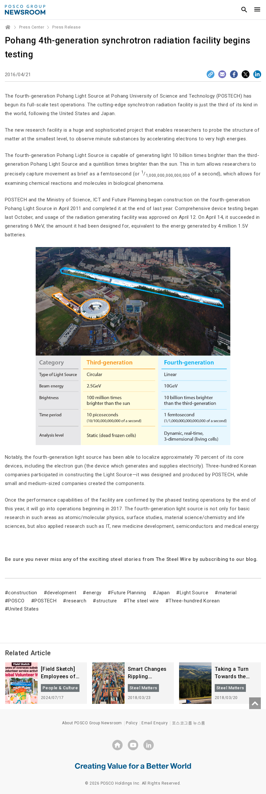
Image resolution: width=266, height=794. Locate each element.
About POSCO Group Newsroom (92, 723)
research (76, 601)
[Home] (8, 27)
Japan (163, 593)
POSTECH (45, 601)
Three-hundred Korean (194, 601)
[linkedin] (148, 745)
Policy (132, 723)
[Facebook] (234, 74)
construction (22, 593)
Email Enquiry (154, 723)
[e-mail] (222, 74)
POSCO (16, 601)
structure (106, 601)
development (61, 593)
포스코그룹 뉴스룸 (188, 723)
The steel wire (143, 601)
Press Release (66, 27)
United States (23, 609)
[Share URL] (210, 74)
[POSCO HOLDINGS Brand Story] (133, 766)
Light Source (194, 593)
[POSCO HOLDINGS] (117, 745)
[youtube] (133, 745)
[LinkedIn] (257, 74)
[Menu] (257, 10)
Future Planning (128, 593)
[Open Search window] (244, 10)
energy (93, 593)
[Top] (255, 703)
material (227, 593)
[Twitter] (245, 74)
